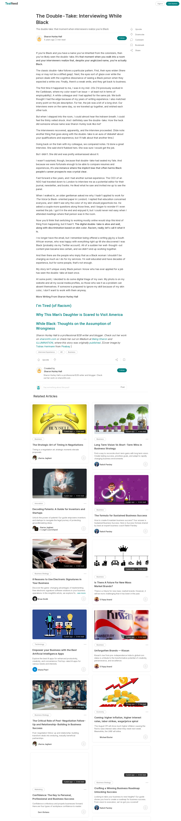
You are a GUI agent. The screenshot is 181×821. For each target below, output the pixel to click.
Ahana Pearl (43, 670)
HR (61, 352)
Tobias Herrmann (45, 346)
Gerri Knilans (43, 812)
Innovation (39, 503)
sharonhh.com (48, 339)
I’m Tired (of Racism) (53, 305)
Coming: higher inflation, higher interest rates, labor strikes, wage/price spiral (117, 719)
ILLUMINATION (44, 342)
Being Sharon (99, 339)
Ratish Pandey (106, 465)
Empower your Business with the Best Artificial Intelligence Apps (54, 652)
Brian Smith (43, 599)
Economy (100, 712)
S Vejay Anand (106, 600)
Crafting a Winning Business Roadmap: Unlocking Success (117, 790)
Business (71, 352)
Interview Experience (46, 352)
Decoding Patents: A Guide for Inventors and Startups (58, 511)
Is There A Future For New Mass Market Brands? (112, 584)
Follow (122, 38)
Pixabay (65, 346)
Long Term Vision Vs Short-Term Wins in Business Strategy (118, 446)
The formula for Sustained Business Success (120, 515)
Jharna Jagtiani (45, 458)
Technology (39, 644)
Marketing (39, 789)
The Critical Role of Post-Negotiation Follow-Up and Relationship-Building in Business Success (59, 724)
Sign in (160, 4)
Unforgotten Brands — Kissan (111, 650)
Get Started (172, 4)
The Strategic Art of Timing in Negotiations (57, 444)
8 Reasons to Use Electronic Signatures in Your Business (56, 581)
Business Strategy (104, 783)
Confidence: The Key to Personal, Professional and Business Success (53, 797)
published (94, 342)
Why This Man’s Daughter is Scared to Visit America (79, 314)
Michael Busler (106, 737)
